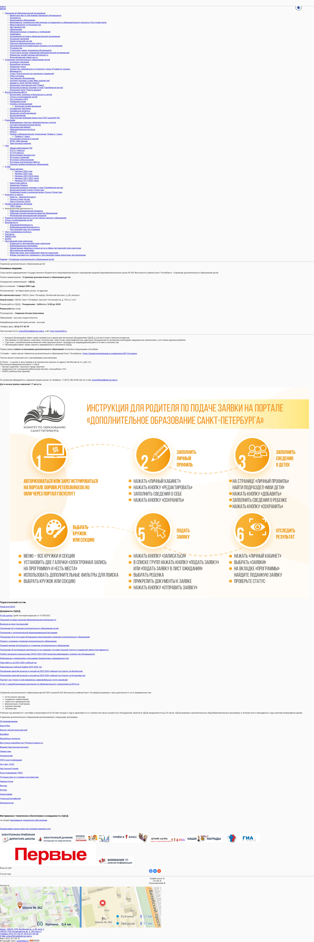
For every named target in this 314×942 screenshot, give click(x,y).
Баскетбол (5, 726)
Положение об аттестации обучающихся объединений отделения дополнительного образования (45, 637)
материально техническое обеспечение (28, 820)
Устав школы (6, 615)
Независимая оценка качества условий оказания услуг (25, 829)
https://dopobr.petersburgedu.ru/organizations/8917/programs (110, 353)
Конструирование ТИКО (11, 773)
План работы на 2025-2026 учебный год (18, 663)
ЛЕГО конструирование (11, 760)
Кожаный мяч (6, 756)
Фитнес (3, 786)
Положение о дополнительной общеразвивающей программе (28, 633)
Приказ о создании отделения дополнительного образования (28, 641)
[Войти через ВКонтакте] (155, 871)
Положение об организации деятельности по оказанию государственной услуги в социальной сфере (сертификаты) (54, 650)
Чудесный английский (10, 798)
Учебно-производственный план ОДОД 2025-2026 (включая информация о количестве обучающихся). (47, 654)
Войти (3, 6)
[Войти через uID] (151, 871)
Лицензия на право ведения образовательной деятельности (28, 620)
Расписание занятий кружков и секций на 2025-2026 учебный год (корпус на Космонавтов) (42, 675)
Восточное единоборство (12, 743)
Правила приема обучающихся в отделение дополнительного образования (34, 645)
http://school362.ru (58, 331)
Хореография (6, 794)
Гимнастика (5, 751)
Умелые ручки (6, 781)
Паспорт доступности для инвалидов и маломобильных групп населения (34, 680)
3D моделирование (9, 721)
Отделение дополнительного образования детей (31, 259)
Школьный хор (7, 803)
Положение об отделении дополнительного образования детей (29, 628)
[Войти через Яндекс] (159, 871)
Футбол (3, 790)
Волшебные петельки (10, 738)
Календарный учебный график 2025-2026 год (21, 667)
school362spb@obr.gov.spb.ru (31, 331)
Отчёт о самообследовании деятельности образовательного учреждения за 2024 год (39, 684)
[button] (298, 8)
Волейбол (4, 734)
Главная (3, 259)
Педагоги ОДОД (7, 607)
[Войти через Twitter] (163, 871)
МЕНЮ (3, 9)
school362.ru (22, 941)
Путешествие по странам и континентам (19, 777)
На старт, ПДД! (7, 764)
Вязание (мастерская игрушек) (14, 747)
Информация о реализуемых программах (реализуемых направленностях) (34, 658)
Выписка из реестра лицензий (14, 624)
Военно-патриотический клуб (13, 730)
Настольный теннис (9, 768)
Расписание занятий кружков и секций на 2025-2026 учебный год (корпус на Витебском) (41, 671)
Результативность (33, 743)
